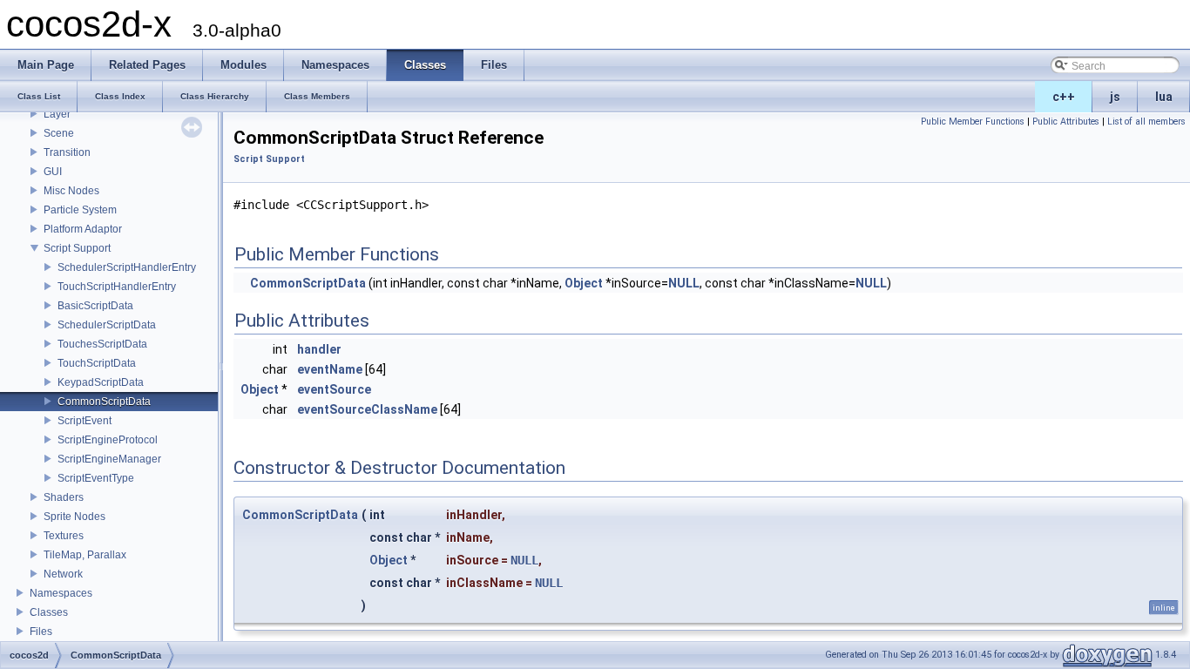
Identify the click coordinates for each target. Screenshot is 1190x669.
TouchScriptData (96, 363)
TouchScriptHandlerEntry (116, 286)
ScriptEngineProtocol (107, 440)
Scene (59, 133)
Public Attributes (1065, 121)
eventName (329, 369)
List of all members (1146, 121)
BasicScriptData (95, 306)
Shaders (64, 497)
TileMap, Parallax (85, 555)
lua (1164, 97)
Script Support (77, 248)
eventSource (334, 389)
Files (41, 631)
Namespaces (61, 593)
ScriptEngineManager (109, 459)
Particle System (80, 210)
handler (319, 349)
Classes (49, 612)
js (1115, 97)
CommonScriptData (104, 401)
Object (584, 283)
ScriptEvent (84, 421)
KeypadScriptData (100, 382)
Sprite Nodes (74, 516)
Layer (57, 114)
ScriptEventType (95, 478)
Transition (67, 152)
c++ (1063, 97)
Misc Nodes (71, 191)
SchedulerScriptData (106, 325)
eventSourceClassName (367, 409)
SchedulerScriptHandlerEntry (126, 267)
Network (63, 574)
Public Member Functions (972, 121)
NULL (684, 283)
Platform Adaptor (83, 229)
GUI (53, 172)
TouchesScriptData (102, 344)
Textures (64, 536)
